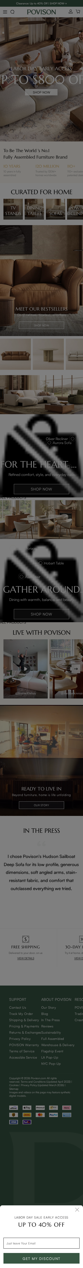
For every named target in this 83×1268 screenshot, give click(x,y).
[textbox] (41, 1243)
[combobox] (41, 1243)
